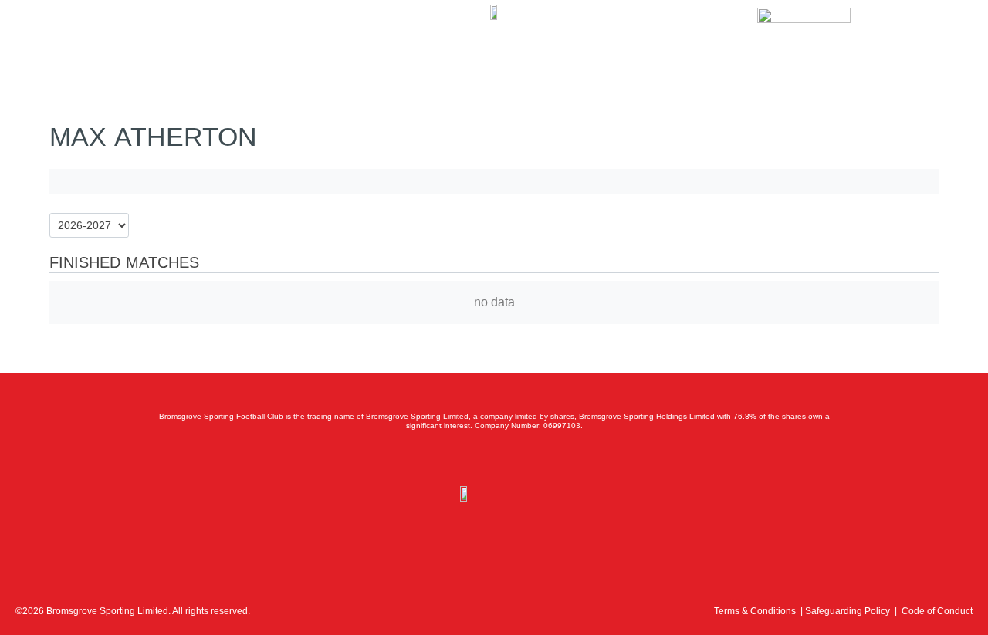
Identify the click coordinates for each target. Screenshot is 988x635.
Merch (244, 36)
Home (63, 36)
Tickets (118, 36)
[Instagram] (494, 458)
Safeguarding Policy (847, 611)
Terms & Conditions (755, 611)
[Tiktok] (562, 458)
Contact (303, 36)
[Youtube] (528, 458)
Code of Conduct (937, 611)
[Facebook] (426, 458)
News (173, 36)
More (358, 36)
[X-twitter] (460, 458)
